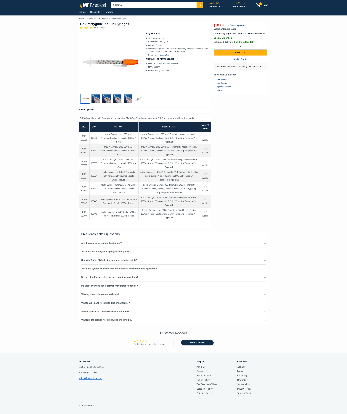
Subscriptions (243, 384)
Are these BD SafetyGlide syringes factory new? (106, 251)
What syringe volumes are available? (100, 294)
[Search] (200, 5)
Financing (242, 375)
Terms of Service (245, 393)
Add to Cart (240, 52)
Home (81, 19)
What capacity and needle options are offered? (105, 311)
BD (155, 63)
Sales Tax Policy (205, 389)
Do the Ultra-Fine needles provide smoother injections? (109, 277)
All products (91, 19)
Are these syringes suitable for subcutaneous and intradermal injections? (119, 269)
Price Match (221, 90)
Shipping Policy (204, 393)
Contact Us (202, 371)
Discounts (95, 12)
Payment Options (223, 87)
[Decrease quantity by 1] (217, 47)
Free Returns (221, 83)
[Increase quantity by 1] (263, 47)
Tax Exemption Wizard (207, 384)
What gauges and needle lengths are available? (105, 303)
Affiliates (241, 367)
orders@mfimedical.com (90, 378)
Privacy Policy (244, 389)
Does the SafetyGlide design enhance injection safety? (109, 260)
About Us (201, 367)
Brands (82, 12)
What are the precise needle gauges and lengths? (106, 320)
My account (239, 6)
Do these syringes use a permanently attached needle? (109, 286)
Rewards (109, 12)
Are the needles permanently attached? (101, 243)
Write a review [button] (197, 343)
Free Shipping (222, 79)
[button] (86, 28)
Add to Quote (240, 59)
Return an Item (204, 375)
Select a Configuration (225, 29)
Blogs (240, 371)
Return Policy (203, 380)
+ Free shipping (236, 25)
